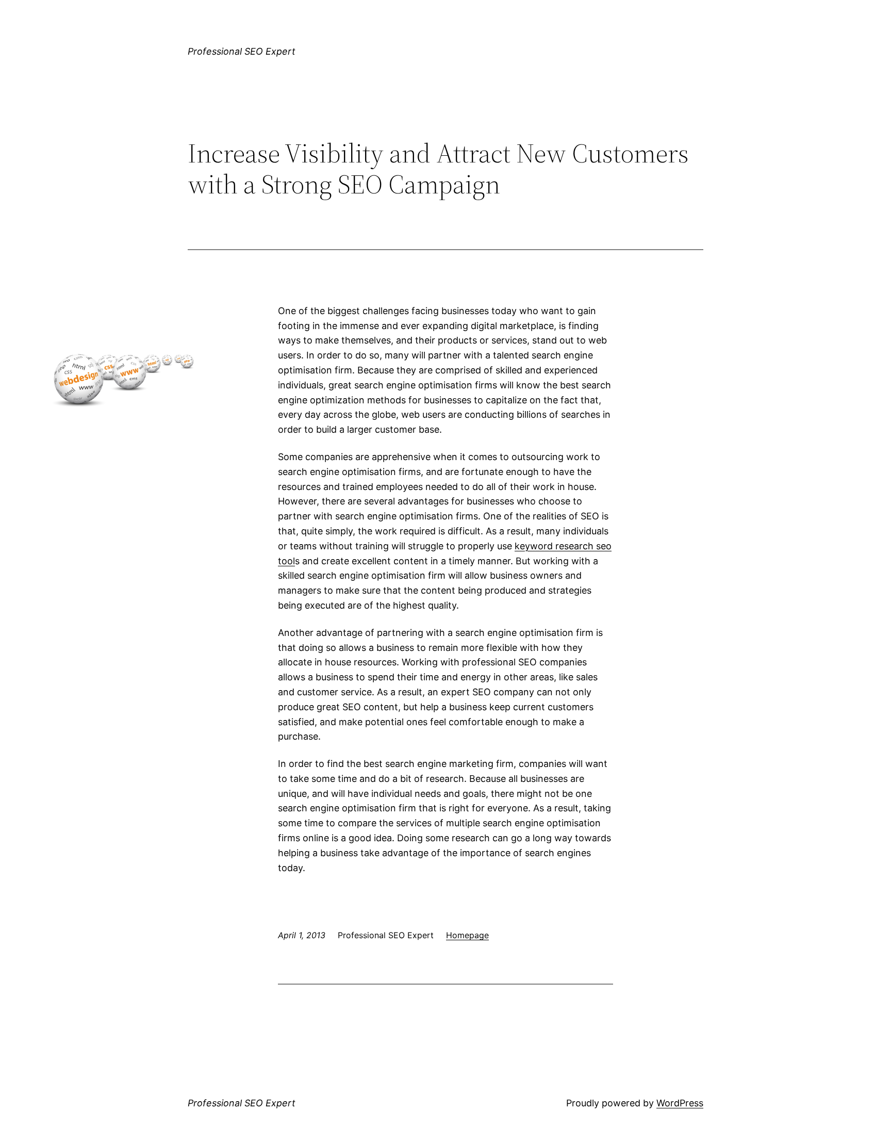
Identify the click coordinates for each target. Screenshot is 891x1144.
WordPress (679, 1103)
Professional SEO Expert (241, 51)
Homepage (467, 935)
